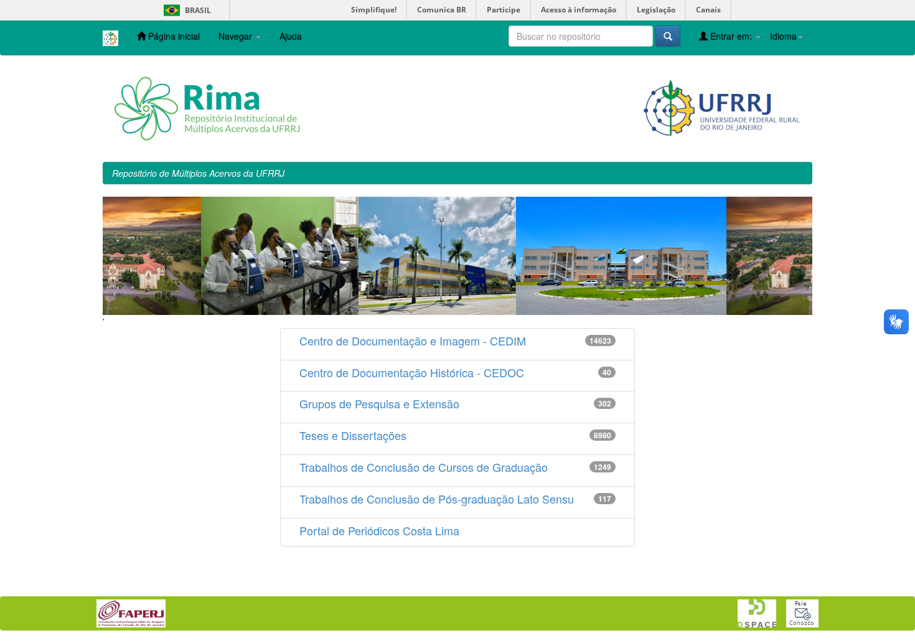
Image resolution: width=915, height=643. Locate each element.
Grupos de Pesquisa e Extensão (379, 403)
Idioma (783, 36)
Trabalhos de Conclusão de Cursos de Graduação (423, 467)
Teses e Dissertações (352, 435)
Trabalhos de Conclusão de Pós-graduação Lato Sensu (436, 498)
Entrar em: (731, 36)
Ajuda (290, 36)
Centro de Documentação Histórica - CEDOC (411, 372)
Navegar (236, 36)
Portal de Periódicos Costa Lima (379, 530)
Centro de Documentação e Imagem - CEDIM (412, 340)
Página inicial (173, 36)
